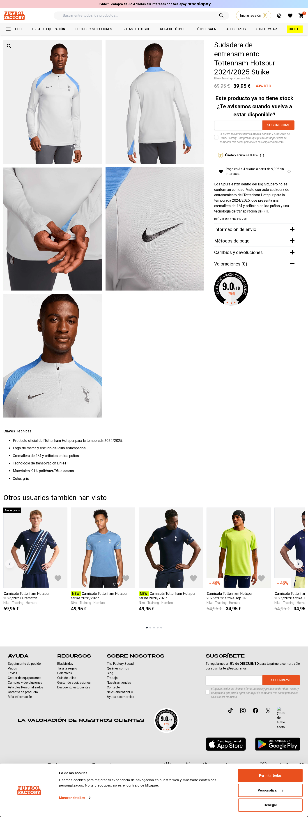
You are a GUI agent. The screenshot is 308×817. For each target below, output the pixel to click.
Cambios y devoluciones (25, 682)
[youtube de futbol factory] (281, 718)
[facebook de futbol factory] (255, 710)
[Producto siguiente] (298, 563)
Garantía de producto (23, 692)
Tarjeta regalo (67, 668)
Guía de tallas (66, 678)
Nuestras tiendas (119, 682)
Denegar (270, 805)
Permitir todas (270, 775)
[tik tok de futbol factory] (230, 710)
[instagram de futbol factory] (242, 710)
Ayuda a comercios (120, 697)
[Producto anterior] (9, 563)
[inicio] (14, 15)
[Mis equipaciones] (279, 15)
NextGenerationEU (120, 692)
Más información (20, 697)
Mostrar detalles (72, 798)
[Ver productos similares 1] (147, 627)
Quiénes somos (118, 668)
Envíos (12, 673)
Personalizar (268, 790)
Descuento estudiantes (73, 687)
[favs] (290, 15)
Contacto (113, 687)
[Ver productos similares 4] (158, 627)
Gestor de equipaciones (24, 678)
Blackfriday (65, 663)
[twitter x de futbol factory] (268, 710)
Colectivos (64, 673)
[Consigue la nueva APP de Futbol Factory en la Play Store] (277, 744)
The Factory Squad (120, 663)
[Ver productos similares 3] (154, 627)
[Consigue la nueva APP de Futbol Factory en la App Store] (226, 744)
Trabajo (112, 678)
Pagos (12, 668)
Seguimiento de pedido (24, 663)
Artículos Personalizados (25, 687)
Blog (110, 673)
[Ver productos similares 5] (161, 627)
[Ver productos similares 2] (150, 627)
